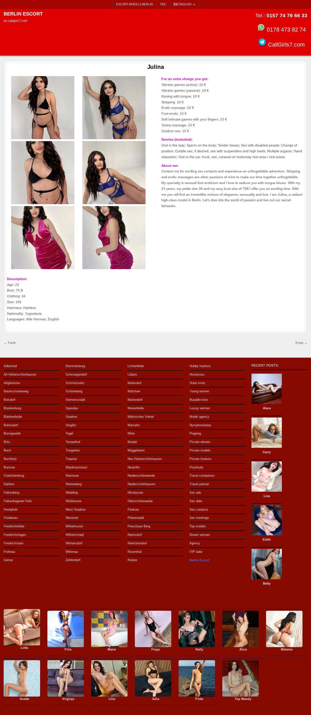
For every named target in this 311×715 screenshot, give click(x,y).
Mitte (131, 433)
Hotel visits (197, 383)
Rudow (132, 560)
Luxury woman (200, 408)
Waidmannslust (76, 467)
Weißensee (73, 501)
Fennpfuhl (10, 509)
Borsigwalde (12, 433)
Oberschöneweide (140, 501)
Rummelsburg (75, 366)
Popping (195, 433)
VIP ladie (196, 552)
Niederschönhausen (141, 484)
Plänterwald (136, 518)
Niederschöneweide (141, 475)
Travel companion (202, 475)
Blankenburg (12, 408)
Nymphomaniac (200, 425)
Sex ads (195, 492)
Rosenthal (135, 552)
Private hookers (201, 459)
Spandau (72, 408)
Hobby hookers (200, 366)
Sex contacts (199, 509)
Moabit (132, 442)
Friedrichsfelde (14, 526)
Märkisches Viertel (141, 416)
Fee (163, 4)
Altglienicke (12, 383)
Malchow (134, 391)
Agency (195, 543)
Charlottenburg (14, 475)
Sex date (196, 501)
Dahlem (9, 484)
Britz (7, 442)
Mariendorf (135, 400)
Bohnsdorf (11, 425)
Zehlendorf (73, 560)
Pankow (133, 509)
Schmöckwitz (75, 383)
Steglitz (71, 425)
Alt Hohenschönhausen (20, 374)
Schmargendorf (76, 374)
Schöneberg (74, 391)
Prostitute (196, 467)
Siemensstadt (75, 400)
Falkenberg (11, 492)
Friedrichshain (13, 543)
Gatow (8, 560)
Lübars (132, 374)
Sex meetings (199, 518)
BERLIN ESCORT (23, 13)
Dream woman (200, 535)
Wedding (72, 492)
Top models (198, 526)
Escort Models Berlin (134, 4)
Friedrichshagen (15, 535)
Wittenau (72, 552)
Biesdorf (9, 400)
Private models (200, 450)
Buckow (9, 467)
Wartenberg (74, 484)
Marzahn (134, 425)
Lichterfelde (136, 366)
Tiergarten (73, 450)
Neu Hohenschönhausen (145, 459)
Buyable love (199, 400)
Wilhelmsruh (74, 526)
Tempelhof (73, 442)
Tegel (69, 433)
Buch (7, 450)
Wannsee (72, 475)
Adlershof (10, 366)
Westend (72, 518)
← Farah (10, 343)
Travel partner (199, 484)
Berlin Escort (199, 560)
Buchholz (10, 459)
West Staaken (76, 509)
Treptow (71, 459)
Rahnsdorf (135, 535)
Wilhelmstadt (75, 535)
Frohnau (9, 552)
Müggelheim (136, 450)
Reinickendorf (137, 543)
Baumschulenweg (16, 391)
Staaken (71, 416)
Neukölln (134, 467)
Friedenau (10, 518)
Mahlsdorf (134, 383)
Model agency (199, 416)
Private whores (200, 442)
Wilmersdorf (74, 543)
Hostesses (197, 374)
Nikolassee (135, 492)
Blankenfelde (13, 416)
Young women (199, 391)
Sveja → (301, 343)
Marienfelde (136, 408)
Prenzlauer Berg (139, 526)
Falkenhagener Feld (17, 501)
